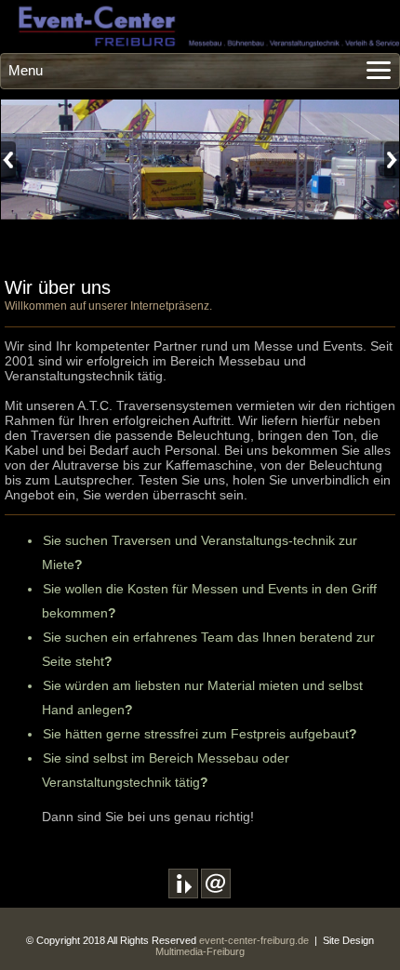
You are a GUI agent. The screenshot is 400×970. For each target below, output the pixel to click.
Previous (8, 160)
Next (391, 160)
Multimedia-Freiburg (200, 951)
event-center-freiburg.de (254, 940)
